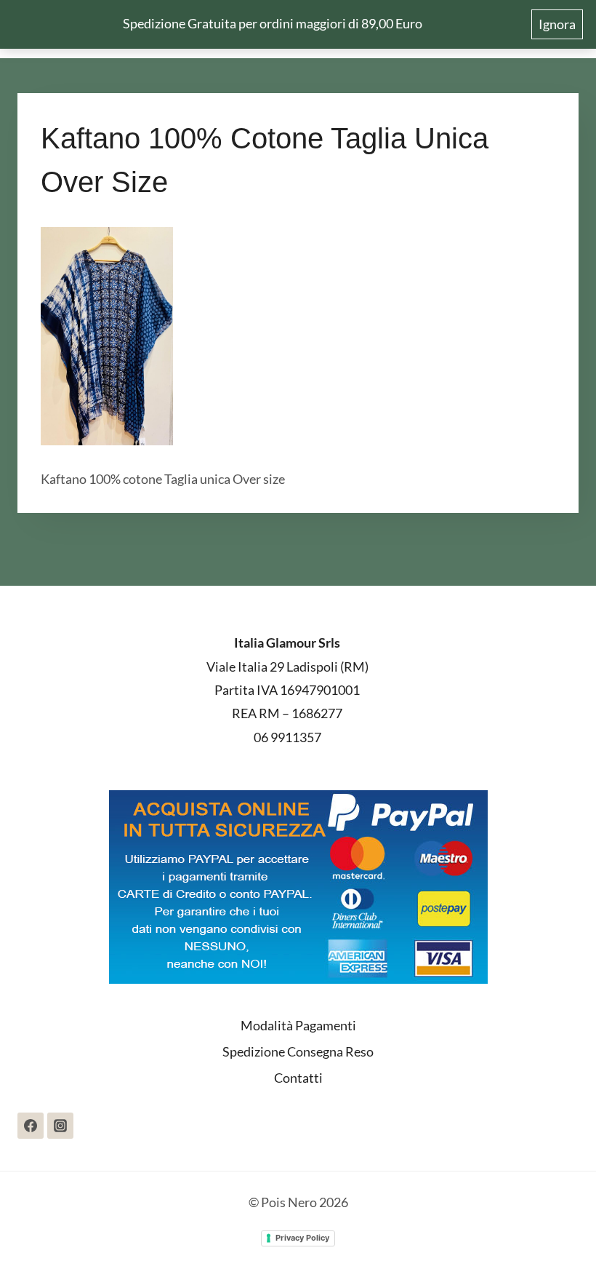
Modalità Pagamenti (298, 1025)
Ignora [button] (557, 24)
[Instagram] (60, 1126)
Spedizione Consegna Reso (298, 1051)
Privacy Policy (302, 1238)
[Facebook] (30, 1126)
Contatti (298, 1078)
